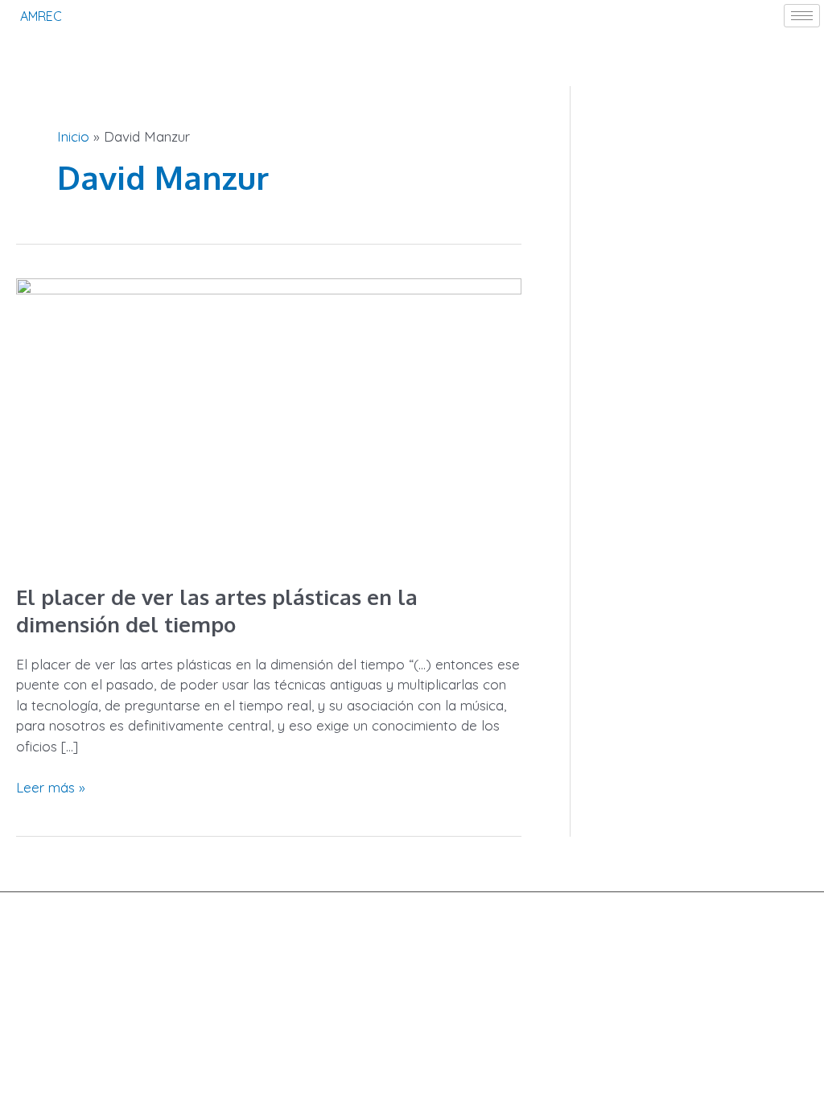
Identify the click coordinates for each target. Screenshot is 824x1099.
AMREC (41, 16)
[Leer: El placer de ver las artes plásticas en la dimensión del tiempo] (268, 418)
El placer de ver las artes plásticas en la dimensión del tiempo (217, 610)
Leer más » (50, 786)
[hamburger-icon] (802, 15)
